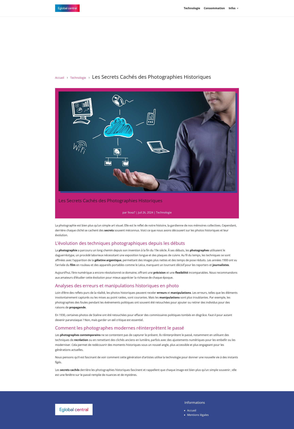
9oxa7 (131, 212)
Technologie (192, 8)
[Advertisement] (147, 42)
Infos (232, 8)
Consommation (214, 8)
